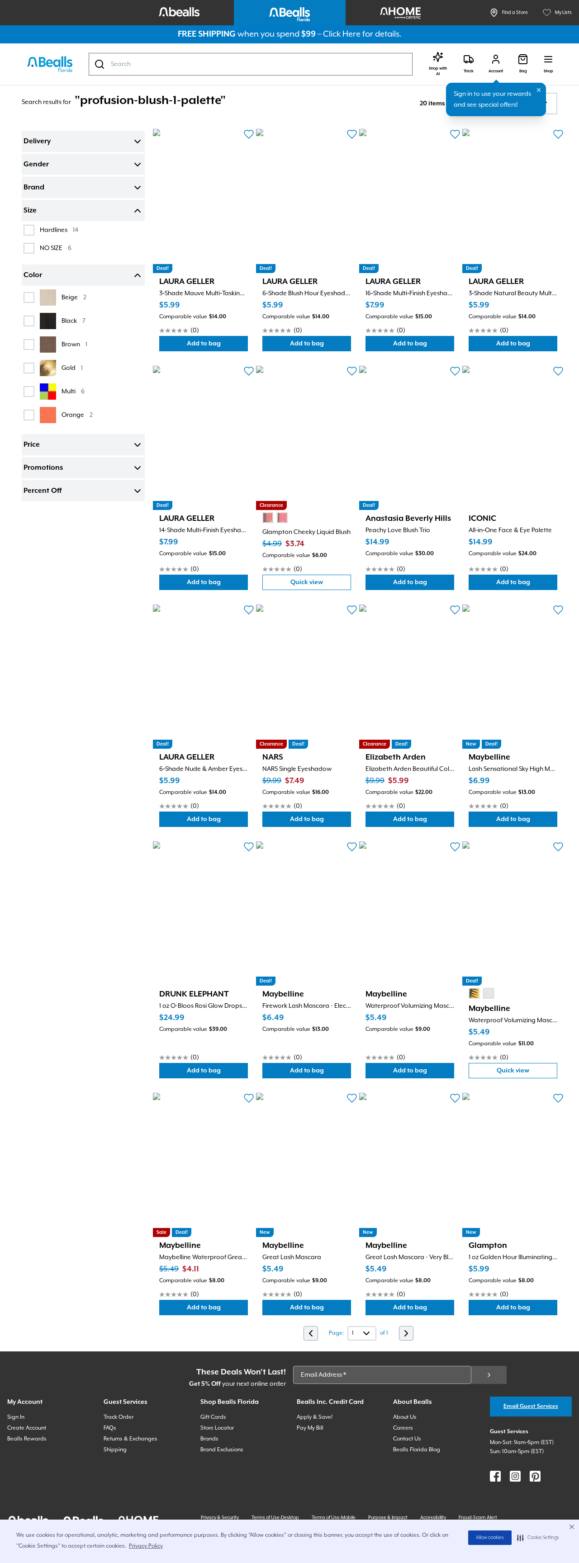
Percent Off (43, 491)
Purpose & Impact (388, 1518)
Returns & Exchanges (130, 1439)
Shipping (115, 1449)
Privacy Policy (146, 1546)
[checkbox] (29, 230)
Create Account (26, 1428)
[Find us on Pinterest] (535, 1476)
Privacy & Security (220, 1518)
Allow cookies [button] (490, 1537)
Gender (36, 165)
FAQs (110, 1428)
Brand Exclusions (221, 1449)
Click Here (342, 34)
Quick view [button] (320, 584)
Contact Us (407, 1439)
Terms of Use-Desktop (275, 1518)
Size (30, 211)
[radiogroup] (275, 517)
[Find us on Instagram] (515, 1476)
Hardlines (59, 230)
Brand (34, 188)
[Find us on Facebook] (495, 1476)
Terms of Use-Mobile (334, 1518)
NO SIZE (55, 248)
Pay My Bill (310, 1428)
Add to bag (217, 345)
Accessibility (433, 1518)
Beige (74, 297)
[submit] (489, 1375)
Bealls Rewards (27, 1439)
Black (73, 321)
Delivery (37, 141)
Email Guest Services (530, 1406)
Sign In (15, 1417)
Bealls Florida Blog (416, 1449)
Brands (209, 1439)
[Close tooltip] (539, 90)
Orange (77, 415)
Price (32, 445)
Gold (72, 368)
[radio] (267, 517)
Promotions (43, 468)
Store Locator (217, 1428)
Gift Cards (213, 1417)
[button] (538, 1537)
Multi (73, 391)
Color (33, 275)
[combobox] (251, 64)
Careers (403, 1428)
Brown (74, 344)
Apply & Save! (314, 1417)
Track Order (118, 1417)
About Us (405, 1417)
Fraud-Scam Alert (478, 1518)
